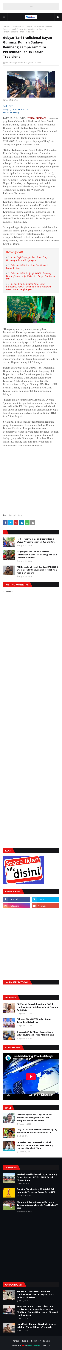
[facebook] (16, 899)
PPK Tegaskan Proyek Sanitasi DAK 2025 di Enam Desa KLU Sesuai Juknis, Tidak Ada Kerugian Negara (38, 570)
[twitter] (45, 899)
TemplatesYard (33, 1345)
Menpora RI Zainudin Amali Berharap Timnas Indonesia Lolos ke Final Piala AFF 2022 (37, 1205)
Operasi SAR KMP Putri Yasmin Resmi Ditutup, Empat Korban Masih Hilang (35, 1033)
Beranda (6, 26)
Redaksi (25, 1341)
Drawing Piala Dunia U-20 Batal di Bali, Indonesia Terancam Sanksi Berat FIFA (36, 1190)
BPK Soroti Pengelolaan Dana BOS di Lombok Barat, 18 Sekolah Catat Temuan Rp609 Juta (37, 1007)
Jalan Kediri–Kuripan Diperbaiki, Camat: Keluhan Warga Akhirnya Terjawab (36, 1325)
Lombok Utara (18, 26)
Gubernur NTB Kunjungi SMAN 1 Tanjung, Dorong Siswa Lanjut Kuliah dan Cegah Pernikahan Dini (31, 276)
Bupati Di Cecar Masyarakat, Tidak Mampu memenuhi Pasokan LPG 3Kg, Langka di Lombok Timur (35, 1145)
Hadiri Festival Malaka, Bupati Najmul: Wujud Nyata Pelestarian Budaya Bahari (37, 540)
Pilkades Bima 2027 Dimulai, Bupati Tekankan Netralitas (34, 1020)
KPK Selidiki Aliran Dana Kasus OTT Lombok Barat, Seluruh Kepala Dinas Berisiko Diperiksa (35, 1294)
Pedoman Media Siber (40, 1341)
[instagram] (16, 905)
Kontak (16, 1341)
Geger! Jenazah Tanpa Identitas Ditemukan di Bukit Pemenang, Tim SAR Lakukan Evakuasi (37, 554)
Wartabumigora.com (14, 62)
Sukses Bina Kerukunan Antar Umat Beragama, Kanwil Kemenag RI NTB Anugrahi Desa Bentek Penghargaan (28, 286)
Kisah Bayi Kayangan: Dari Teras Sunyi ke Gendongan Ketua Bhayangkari (28, 258)
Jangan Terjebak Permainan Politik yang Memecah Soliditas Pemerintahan (37, 1131)
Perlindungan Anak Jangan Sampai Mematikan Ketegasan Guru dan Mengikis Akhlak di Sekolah (34, 1117)
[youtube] (45, 905)
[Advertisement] (31, 480)
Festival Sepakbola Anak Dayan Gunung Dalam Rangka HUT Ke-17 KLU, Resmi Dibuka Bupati (37, 1177)
